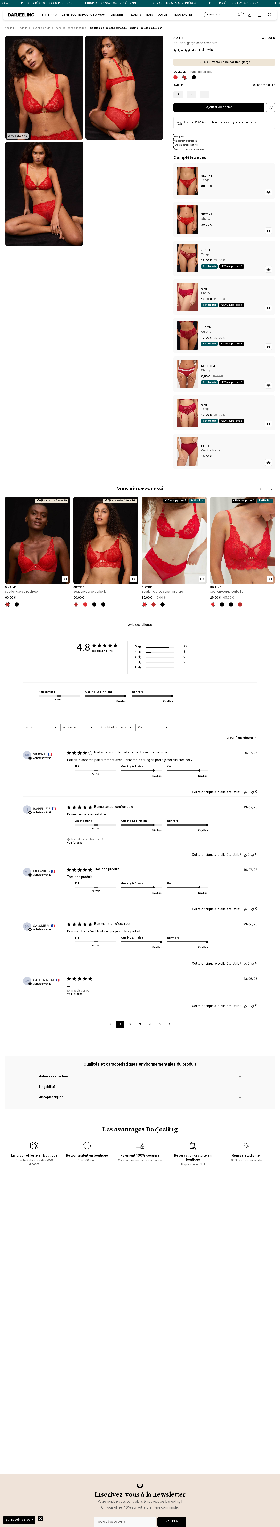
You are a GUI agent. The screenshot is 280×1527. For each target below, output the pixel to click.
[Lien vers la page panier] (259, 14)
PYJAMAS (135, 14)
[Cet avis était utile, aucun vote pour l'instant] (245, 792)
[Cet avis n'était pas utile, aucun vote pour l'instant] (252, 792)
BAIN (149, 14)
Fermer (40, 1518)
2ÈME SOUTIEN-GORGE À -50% (84, 14)
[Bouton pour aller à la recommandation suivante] (270, 488)
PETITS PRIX (48, 14)
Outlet (163, 14)
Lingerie (117, 14)
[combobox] (40, 727)
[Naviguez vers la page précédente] (110, 1024)
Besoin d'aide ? (22, 1519)
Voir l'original (75, 842)
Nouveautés (183, 14)
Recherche (213, 15)
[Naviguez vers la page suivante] (169, 1024)
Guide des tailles (264, 85)
